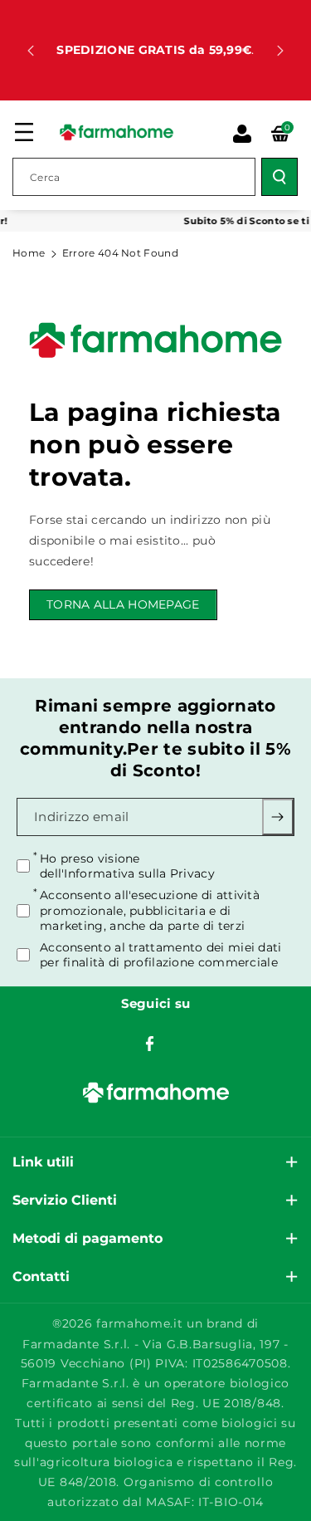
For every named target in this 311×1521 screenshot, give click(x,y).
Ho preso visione (127, 866)
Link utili (43, 1162)
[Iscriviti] (278, 817)
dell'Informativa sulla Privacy (127, 873)
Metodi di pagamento (87, 1238)
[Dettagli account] (242, 133)
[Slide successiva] (280, 50)
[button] (24, 132)
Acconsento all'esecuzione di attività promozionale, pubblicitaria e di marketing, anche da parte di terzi (150, 910)
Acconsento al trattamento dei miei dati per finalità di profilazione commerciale (161, 955)
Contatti (41, 1276)
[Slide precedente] (30, 50)
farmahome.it (139, 1323)
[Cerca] (279, 177)
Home (28, 253)
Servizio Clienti (64, 1200)
